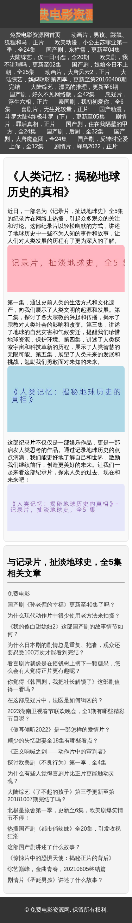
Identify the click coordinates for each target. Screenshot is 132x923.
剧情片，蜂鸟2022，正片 (86, 146)
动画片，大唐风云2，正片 (77, 72)
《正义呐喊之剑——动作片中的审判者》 (58, 752)
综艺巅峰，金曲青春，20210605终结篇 (56, 869)
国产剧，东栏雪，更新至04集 (83, 50)
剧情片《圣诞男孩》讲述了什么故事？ (55, 880)
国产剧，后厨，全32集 (74, 131)
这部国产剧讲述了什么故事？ (44, 847)
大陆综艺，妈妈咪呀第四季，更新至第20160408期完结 (66, 79)
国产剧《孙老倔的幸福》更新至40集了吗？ (61, 605)
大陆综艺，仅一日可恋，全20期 (49, 57)
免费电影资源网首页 (35, 35)
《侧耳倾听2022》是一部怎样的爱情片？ (58, 730)
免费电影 (18, 594)
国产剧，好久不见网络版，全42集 (52, 94)
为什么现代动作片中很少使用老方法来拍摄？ (63, 616)
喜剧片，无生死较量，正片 (55, 109)
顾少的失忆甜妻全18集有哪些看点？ (52, 741)
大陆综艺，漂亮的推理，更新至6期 (74, 87)
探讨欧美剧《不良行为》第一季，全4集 (56, 762)
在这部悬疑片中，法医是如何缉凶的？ (55, 700)
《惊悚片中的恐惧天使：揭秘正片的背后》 (60, 858)
